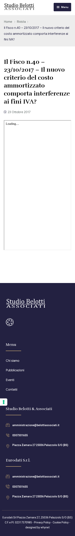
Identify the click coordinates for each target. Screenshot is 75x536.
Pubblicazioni (15, 370)
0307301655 (20, 435)
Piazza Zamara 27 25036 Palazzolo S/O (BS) (40, 445)
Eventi (10, 380)
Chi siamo (12, 361)
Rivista (21, 22)
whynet (45, 527)
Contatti (11, 390)
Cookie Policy (61, 522)
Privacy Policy (42, 522)
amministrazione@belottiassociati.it (35, 425)
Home (8, 22)
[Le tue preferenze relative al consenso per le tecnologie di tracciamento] (3, 402)
